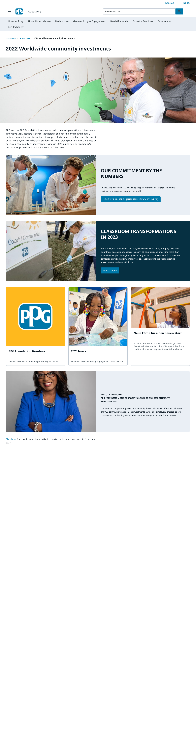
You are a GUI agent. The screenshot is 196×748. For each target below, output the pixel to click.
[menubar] (98, 24)
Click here (11, 439)
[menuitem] (16, 21)
